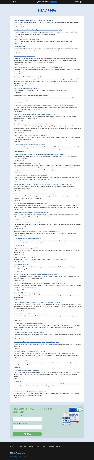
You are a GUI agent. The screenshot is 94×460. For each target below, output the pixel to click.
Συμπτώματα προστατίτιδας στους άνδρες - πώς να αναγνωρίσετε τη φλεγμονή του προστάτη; (37, 302)
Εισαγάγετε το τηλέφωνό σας (19, 423)
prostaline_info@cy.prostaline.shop (17, 453)
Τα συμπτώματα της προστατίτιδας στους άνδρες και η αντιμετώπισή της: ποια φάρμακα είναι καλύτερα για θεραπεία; (43, 105)
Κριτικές (31, 447)
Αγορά (27, 434)
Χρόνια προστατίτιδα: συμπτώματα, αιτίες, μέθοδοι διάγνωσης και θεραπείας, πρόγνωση (36, 342)
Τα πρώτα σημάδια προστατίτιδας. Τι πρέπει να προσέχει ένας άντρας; (31, 314)
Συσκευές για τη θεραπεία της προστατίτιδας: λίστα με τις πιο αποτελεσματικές (33, 20)
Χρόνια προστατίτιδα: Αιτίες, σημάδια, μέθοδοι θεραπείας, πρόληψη (31, 175)
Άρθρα (43, 447)
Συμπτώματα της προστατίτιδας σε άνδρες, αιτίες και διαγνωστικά (30, 135)
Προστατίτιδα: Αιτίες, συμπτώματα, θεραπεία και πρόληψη (28, 222)
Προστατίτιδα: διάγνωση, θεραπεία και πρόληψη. (26, 293)
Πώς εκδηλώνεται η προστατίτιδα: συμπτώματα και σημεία (29, 332)
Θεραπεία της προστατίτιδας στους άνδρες (25, 257)
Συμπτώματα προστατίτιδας (21, 361)
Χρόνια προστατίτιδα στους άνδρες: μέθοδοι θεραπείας (28, 77)
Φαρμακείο (51, 447)
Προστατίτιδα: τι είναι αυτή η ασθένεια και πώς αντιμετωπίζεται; (30, 323)
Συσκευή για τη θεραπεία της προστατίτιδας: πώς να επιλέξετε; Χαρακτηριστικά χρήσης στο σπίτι (38, 67)
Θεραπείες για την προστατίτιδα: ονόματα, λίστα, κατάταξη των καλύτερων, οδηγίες (35, 114)
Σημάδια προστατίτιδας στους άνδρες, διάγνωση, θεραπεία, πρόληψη (31, 212)
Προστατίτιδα (17, 381)
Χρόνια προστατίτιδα (19, 46)
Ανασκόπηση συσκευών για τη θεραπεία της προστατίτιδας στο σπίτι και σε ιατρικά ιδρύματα (37, 231)
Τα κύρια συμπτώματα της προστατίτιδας (24, 56)
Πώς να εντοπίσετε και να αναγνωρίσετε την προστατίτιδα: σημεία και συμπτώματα (35, 194)
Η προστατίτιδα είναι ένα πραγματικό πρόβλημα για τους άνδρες (30, 391)
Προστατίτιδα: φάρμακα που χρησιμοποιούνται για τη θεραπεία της (31, 351)
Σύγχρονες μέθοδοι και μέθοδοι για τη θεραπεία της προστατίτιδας (31, 203)
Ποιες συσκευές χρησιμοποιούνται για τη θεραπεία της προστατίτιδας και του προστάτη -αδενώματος (39, 154)
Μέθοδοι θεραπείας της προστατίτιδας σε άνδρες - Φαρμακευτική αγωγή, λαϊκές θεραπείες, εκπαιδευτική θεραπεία (43, 184)
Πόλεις (38, 447)
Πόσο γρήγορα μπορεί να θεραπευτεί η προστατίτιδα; (27, 238)
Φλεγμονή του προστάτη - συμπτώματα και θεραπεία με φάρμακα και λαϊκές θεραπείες (36, 274)
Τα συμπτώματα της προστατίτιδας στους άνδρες (26, 370)
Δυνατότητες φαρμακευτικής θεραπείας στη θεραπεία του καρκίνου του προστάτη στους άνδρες (38, 30)
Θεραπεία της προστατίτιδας (21, 264)
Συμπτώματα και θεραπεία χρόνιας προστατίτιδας (26, 39)
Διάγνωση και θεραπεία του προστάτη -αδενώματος (27, 163)
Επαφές (58, 447)
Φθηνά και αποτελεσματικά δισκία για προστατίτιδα (27, 88)
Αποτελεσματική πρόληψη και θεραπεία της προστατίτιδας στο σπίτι (31, 95)
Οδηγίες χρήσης (22, 447)
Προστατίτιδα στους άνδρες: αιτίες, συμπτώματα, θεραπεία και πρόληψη (32, 124)
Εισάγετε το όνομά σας (18, 416)
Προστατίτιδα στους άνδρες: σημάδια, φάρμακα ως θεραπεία (29, 144)
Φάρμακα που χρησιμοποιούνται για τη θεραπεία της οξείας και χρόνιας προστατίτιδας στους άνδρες (39, 283)
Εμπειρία (12, 447)
